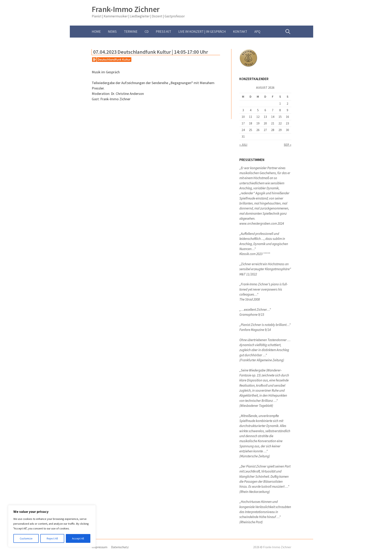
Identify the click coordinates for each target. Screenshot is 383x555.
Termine (130, 31)
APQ (257, 31)
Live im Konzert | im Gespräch (202, 31)
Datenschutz (120, 547)
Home (96, 31)
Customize (26, 538)
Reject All (52, 538)
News (112, 31)
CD (147, 31)
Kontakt (240, 31)
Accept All (78, 538)
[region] (52, 526)
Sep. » (287, 145)
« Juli (243, 145)
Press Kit (163, 31)
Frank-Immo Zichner (126, 9)
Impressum (99, 547)
